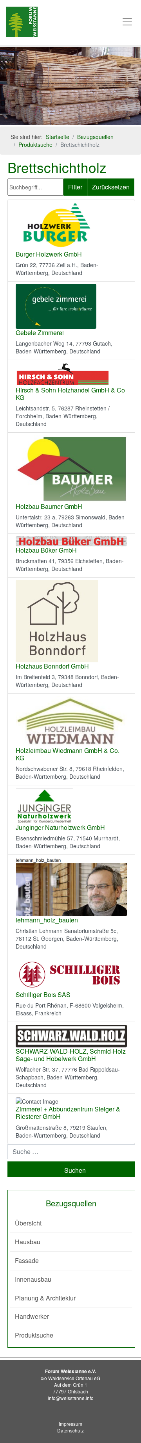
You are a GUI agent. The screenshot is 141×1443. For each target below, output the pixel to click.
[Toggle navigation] (127, 22)
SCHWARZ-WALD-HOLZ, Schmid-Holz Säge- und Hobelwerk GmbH (71, 1055)
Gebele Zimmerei (40, 332)
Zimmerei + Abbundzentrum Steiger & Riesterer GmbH (68, 1112)
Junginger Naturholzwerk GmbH (60, 827)
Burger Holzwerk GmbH (49, 254)
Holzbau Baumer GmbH (49, 506)
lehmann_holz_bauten (47, 919)
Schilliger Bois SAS (43, 994)
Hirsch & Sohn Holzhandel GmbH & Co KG (70, 393)
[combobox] (71, 1151)
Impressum (70, 1423)
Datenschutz (70, 1430)
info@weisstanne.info (71, 1398)
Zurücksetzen (111, 186)
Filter (75, 186)
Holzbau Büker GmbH (46, 550)
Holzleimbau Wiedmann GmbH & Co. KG (67, 754)
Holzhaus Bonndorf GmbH (52, 666)
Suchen (75, 1170)
